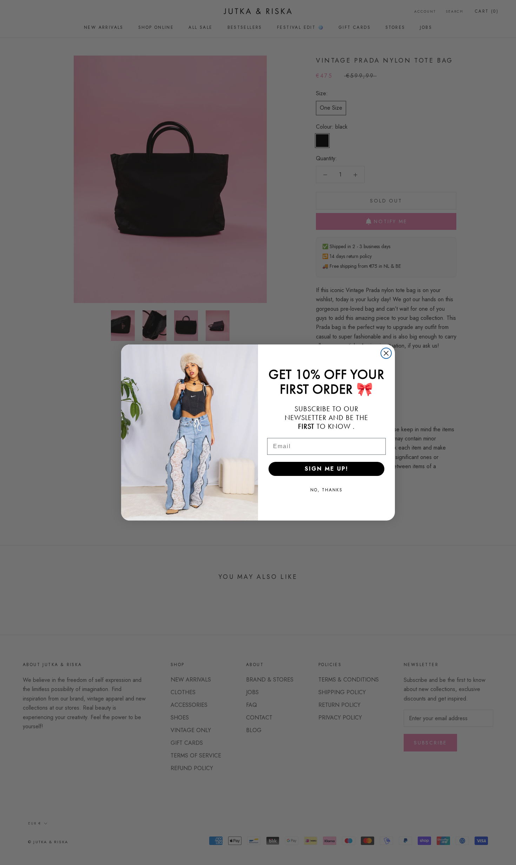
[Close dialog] (386, 353)
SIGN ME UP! (326, 469)
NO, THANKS (326, 490)
